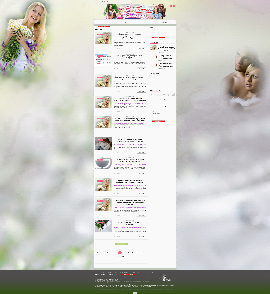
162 (118, 256)
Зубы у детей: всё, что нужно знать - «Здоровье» (130, 57)
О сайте (146, 272)
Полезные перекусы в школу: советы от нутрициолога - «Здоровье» (130, 78)
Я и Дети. (145, 22)
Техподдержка (136, 272)
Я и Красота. (135, 22)
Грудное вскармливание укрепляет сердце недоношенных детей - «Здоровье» (130, 99)
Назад (98, 252)
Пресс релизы (124, 272)
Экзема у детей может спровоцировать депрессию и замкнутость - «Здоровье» (130, 119)
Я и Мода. (155, 22)
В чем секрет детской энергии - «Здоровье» (130, 223)
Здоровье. (100, 34)
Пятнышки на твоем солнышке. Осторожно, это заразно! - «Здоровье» (130, 140)
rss (153, 272)
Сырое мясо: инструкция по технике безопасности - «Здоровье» (130, 160)
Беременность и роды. (157, 109)
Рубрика (164, 22)
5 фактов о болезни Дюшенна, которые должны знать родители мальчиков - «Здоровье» (130, 202)
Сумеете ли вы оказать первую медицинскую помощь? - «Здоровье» (130, 181)
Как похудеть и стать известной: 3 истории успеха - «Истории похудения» (166, 57)
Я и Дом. (125, 22)
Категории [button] (115, 22)
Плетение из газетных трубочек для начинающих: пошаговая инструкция (166, 65)
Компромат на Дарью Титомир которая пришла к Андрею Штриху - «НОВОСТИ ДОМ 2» (166, 48)
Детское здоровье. (156, 113)
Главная (105, 22)
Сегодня (101, 272)
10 (141, 252)
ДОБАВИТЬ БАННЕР (104, 26)
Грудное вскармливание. (158, 111)
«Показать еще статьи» (121, 243)
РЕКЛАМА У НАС (112, 272)
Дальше (124, 256)
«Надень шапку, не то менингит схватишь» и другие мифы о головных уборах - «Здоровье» (130, 36)
